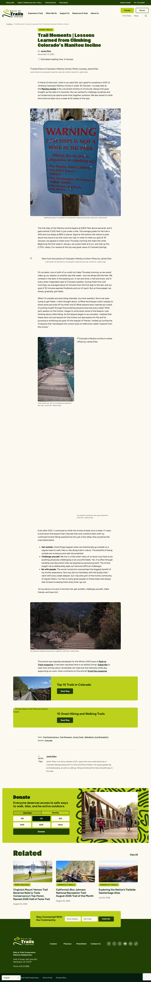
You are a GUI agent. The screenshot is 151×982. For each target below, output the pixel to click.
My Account (139, 3)
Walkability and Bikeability (97, 737)
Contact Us (95, 944)
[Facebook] (109, 943)
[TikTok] (136, 943)
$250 (41, 825)
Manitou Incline (48, 89)
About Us (95, 13)
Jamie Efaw (46, 51)
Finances (67, 944)
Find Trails (127, 16)
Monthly (55, 813)
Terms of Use (47, 978)
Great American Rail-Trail (30, 3)
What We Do (51, 13)
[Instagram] (120, 943)
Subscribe (102, 664)
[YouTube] (125, 943)
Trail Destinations (51, 737)
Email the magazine (97, 671)
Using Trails (78, 737)
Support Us (64, 13)
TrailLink (10, 3)
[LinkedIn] (130, 943)
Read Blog (65, 691)
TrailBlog (63, 3)
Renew (142, 10)
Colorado (49, 741)
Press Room (125, 3)
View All (134, 854)
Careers (53, 944)
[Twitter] (114, 943)
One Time (27, 813)
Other (60, 825)
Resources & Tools (80, 13)
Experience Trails (35, 13)
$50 (60, 818)
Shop (136, 16)
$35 (41, 818)
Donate (127, 10)
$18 (22, 818)
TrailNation (50, 3)
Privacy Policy (61, 978)
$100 (22, 825)
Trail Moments (66, 737)
